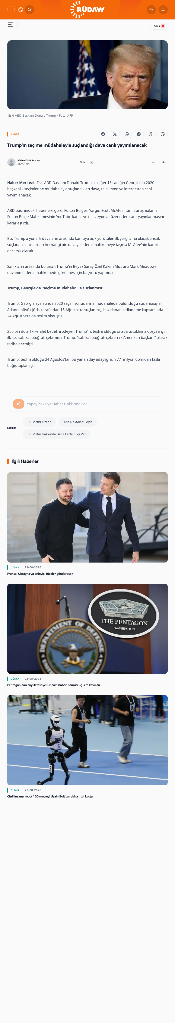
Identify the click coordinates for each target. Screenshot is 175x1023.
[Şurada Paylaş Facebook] (103, 134)
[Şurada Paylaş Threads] (151, 134)
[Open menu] (10, 25)
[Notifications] (163, 9)
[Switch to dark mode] (151, 9)
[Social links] (11, 9)
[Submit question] (18, 404)
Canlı (157, 26)
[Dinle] (91, 162)
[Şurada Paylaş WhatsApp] (127, 134)
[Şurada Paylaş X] (115, 134)
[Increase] (163, 162)
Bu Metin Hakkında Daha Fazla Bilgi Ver (57, 434)
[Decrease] (153, 162)
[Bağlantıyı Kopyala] (163, 134)
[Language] (20, 9)
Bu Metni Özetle (39, 422)
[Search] (29, 9)
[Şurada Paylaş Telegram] (139, 134)
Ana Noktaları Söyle (78, 422)
